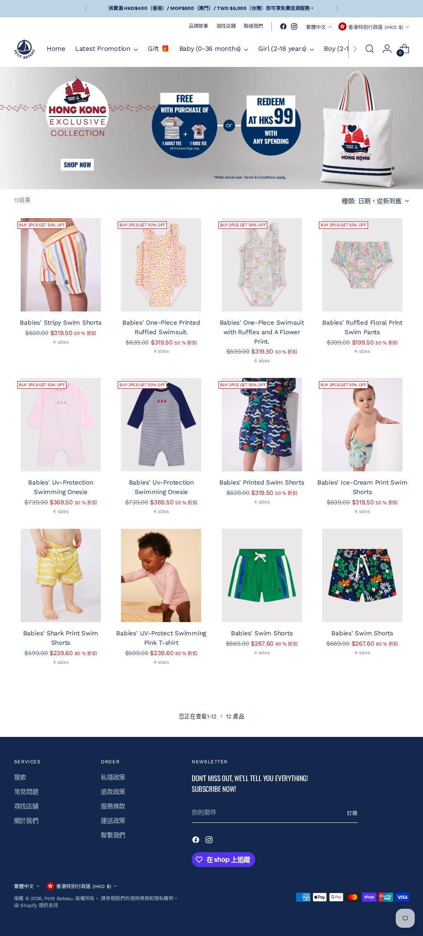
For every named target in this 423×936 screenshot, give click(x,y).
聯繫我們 (113, 835)
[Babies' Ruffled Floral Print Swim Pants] (362, 264)
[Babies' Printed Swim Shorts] (262, 424)
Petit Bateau (58, 898)
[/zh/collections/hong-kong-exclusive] (211, 128)
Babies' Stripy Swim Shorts (60, 322)
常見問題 (26, 792)
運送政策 (113, 820)
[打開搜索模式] (369, 48)
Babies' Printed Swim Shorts (261, 482)
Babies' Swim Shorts (262, 633)
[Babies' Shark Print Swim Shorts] (60, 575)
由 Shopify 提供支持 (36, 905)
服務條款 (113, 806)
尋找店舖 (26, 806)
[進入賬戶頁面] (387, 48)
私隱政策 (113, 777)
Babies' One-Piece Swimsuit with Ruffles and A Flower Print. (262, 332)
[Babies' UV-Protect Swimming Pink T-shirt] (161, 575)
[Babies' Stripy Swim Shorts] (60, 264)
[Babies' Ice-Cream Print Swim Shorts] (362, 424)
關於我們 (26, 820)
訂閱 (352, 813)
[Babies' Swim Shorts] (262, 575)
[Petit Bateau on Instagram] (294, 26)
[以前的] (86, 8)
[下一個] (337, 8)
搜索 (20, 777)
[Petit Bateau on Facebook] (283, 26)
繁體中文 (316, 27)
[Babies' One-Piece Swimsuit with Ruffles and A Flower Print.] (262, 264)
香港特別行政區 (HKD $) (375, 27)
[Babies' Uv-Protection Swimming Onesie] (60, 424)
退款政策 (113, 792)
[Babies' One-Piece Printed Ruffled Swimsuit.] (161, 264)
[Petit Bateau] (24, 49)
